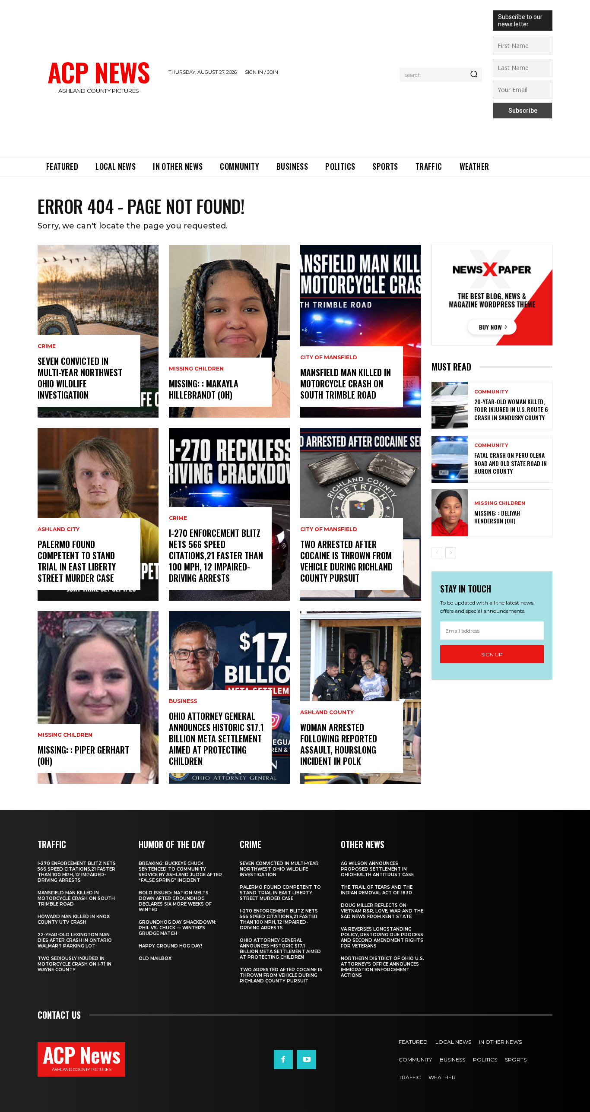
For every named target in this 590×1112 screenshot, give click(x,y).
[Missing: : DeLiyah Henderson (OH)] (449, 512)
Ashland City (58, 529)
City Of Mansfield (328, 357)
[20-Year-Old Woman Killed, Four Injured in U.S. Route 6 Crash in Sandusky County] (449, 405)
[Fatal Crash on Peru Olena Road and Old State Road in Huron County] (449, 459)
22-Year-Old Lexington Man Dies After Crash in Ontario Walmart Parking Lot (75, 940)
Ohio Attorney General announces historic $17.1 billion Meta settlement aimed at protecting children (216, 738)
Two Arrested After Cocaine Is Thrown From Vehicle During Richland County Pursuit (346, 561)
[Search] (474, 75)
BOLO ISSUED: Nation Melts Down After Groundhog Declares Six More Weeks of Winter (175, 901)
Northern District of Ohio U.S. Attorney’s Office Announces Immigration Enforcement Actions (382, 967)
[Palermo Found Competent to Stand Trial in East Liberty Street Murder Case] (98, 514)
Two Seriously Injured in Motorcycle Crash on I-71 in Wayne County (74, 964)
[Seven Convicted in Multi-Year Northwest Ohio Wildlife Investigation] (98, 331)
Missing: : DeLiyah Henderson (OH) (497, 516)
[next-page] (450, 552)
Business (183, 701)
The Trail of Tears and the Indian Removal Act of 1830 (376, 890)
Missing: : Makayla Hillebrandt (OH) (203, 389)
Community (491, 392)
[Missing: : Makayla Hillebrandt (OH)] (229, 331)
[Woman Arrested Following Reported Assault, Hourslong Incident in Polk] (360, 697)
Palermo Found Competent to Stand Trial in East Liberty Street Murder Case (77, 561)
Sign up (492, 654)
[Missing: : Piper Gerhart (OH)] (98, 697)
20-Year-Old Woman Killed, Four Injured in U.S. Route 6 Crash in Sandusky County (511, 409)
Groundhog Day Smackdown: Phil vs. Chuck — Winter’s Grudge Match (177, 927)
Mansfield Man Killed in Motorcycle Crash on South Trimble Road (345, 383)
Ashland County (327, 712)
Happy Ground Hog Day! (170, 946)
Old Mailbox (155, 958)
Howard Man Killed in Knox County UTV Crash (74, 919)
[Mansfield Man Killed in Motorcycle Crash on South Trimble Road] (360, 331)
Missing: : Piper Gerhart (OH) (83, 755)
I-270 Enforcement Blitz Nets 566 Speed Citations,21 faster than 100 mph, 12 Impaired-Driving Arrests (216, 555)
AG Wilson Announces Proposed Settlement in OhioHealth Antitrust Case (377, 869)
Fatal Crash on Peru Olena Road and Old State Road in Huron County (510, 462)
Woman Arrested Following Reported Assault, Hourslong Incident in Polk (338, 744)
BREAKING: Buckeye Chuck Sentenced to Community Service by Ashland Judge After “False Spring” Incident (180, 872)
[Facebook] (283, 1059)
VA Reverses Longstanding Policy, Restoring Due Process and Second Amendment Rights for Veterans (382, 937)
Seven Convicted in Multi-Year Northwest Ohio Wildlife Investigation (80, 378)
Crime (47, 346)
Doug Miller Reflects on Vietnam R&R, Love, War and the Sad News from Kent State (382, 911)
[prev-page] (436, 552)
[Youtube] (306, 1059)
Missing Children (65, 735)
